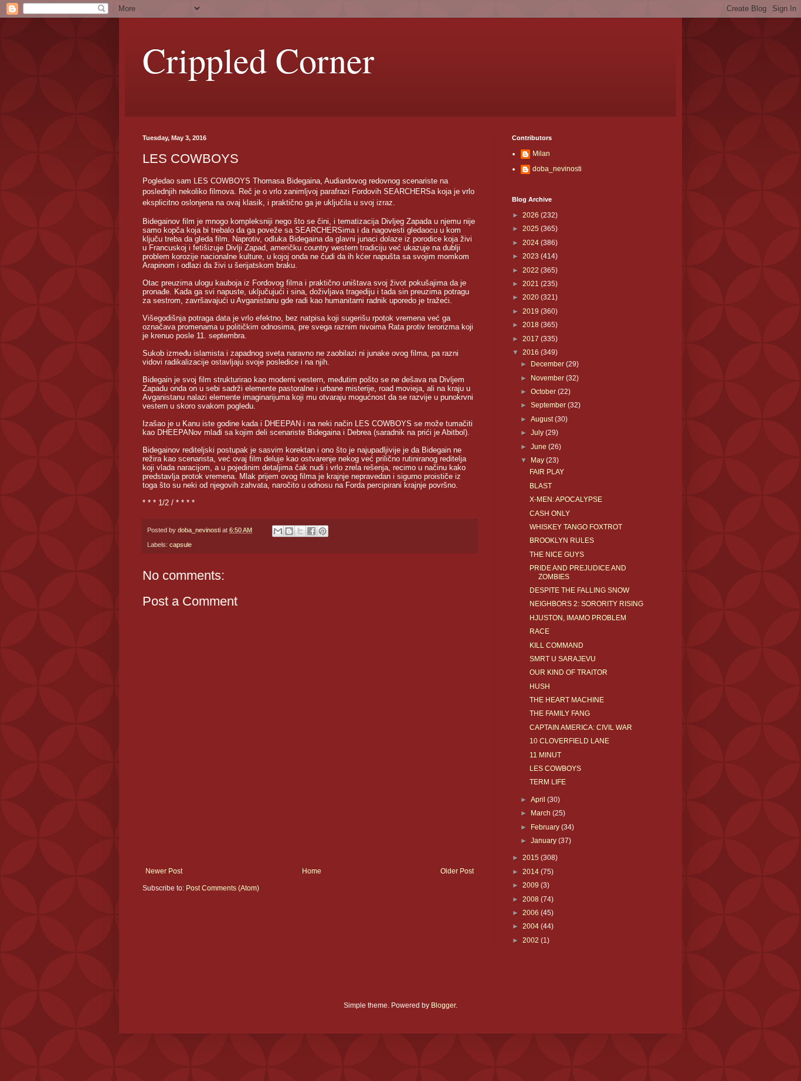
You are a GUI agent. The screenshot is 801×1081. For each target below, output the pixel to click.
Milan (541, 153)
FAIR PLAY (547, 472)
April (539, 800)
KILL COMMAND (556, 645)
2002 (531, 940)
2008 (531, 899)
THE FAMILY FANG (560, 713)
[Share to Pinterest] (322, 531)
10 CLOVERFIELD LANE (569, 741)
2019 (531, 311)
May (538, 460)
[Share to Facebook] (311, 531)
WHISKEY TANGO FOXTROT (576, 527)
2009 (531, 885)
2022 (531, 270)
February (546, 827)
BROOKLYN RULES (562, 540)
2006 (531, 913)
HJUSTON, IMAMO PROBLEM (578, 618)
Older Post (457, 871)
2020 (531, 297)
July (538, 433)
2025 (531, 229)
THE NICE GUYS (557, 554)
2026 (531, 215)
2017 (531, 339)
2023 (531, 256)
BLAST (541, 486)
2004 (531, 926)
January (544, 841)
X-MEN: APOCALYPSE (566, 499)
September (549, 405)
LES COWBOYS (555, 768)
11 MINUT (545, 755)
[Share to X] (300, 531)
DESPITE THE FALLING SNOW (579, 590)
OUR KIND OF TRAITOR (568, 672)
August (543, 419)
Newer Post (163, 871)
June (539, 447)
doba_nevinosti (557, 169)
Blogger (443, 1005)
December (548, 364)
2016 (531, 352)
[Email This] (278, 531)
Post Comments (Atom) (222, 888)
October (544, 391)
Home (311, 871)
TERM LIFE (548, 782)
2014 (531, 872)
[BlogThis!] (289, 531)
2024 (531, 243)
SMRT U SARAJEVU (563, 659)
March (541, 813)
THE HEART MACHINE (567, 700)
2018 (531, 325)
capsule (180, 544)
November (548, 378)
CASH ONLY (550, 513)
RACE (539, 631)
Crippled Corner (258, 59)
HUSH (540, 686)
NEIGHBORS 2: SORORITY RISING (586, 604)
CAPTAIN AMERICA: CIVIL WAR (581, 727)
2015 (531, 858)
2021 (531, 284)
